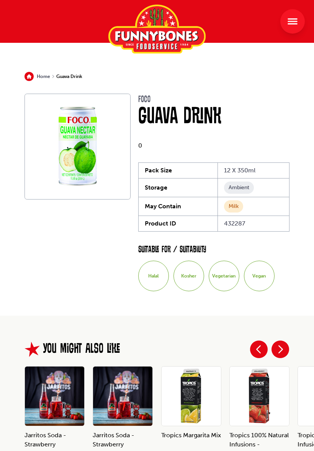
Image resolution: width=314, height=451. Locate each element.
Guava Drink (69, 76)
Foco (144, 99)
